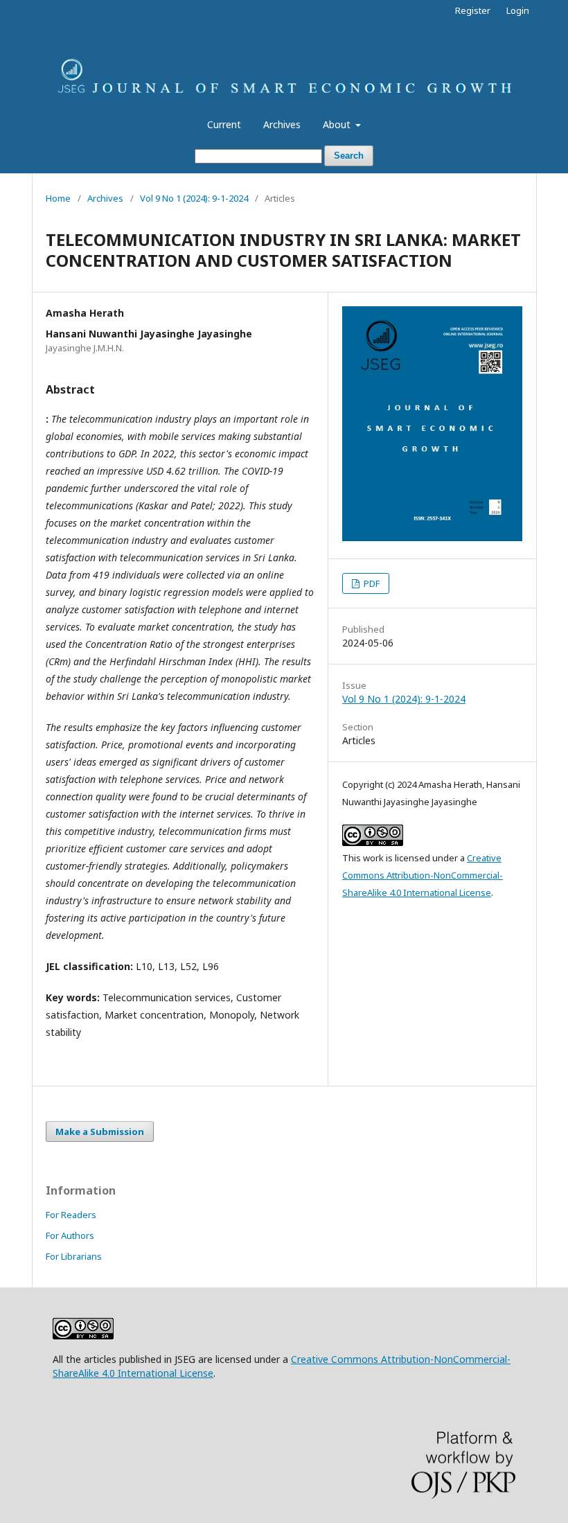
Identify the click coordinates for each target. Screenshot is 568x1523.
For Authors (70, 1235)
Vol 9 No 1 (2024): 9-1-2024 (194, 198)
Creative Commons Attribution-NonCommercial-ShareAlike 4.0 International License (422, 875)
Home (58, 198)
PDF (371, 583)
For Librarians (74, 1256)
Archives (282, 124)
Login (517, 10)
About (338, 124)
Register (472, 10)
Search (349, 155)
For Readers (71, 1214)
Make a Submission (99, 1131)
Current (224, 124)
